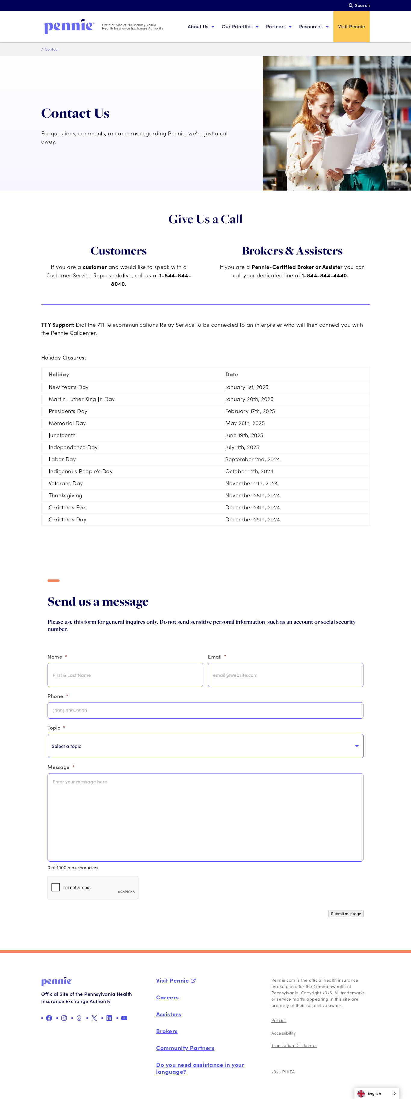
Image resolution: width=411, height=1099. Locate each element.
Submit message (346, 913)
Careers (167, 997)
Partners (276, 26)
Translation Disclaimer (294, 1045)
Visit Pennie (351, 26)
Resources (311, 26)
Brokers (167, 1031)
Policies (279, 1020)
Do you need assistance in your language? (200, 1067)
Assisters (168, 1014)
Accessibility (283, 1033)
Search (362, 5)
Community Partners (185, 1047)
